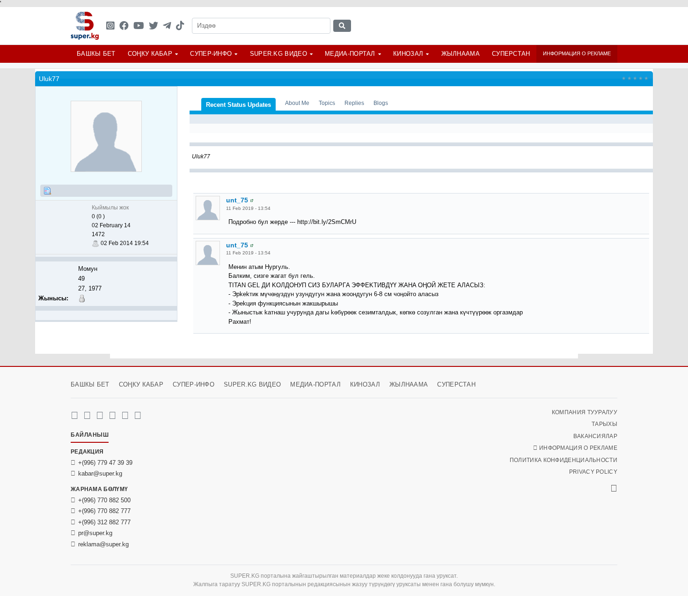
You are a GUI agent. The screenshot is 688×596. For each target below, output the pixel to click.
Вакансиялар (595, 436)
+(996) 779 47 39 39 (105, 462)
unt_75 (237, 200)
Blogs (380, 103)
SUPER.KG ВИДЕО (278, 53)
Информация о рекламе (577, 53)
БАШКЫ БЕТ (96, 53)
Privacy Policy (593, 472)
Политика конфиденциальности (563, 460)
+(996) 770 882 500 (104, 500)
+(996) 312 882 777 (104, 522)
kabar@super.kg (100, 473)
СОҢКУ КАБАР (150, 53)
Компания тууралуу (584, 412)
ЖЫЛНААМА (460, 53)
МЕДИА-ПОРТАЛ (350, 53)
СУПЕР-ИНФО (211, 53)
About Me (297, 103)
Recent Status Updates (238, 104)
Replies (354, 103)
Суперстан (511, 53)
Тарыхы (604, 424)
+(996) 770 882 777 (104, 510)
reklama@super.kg (103, 544)
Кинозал (408, 53)
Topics (327, 103)
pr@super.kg (95, 532)
